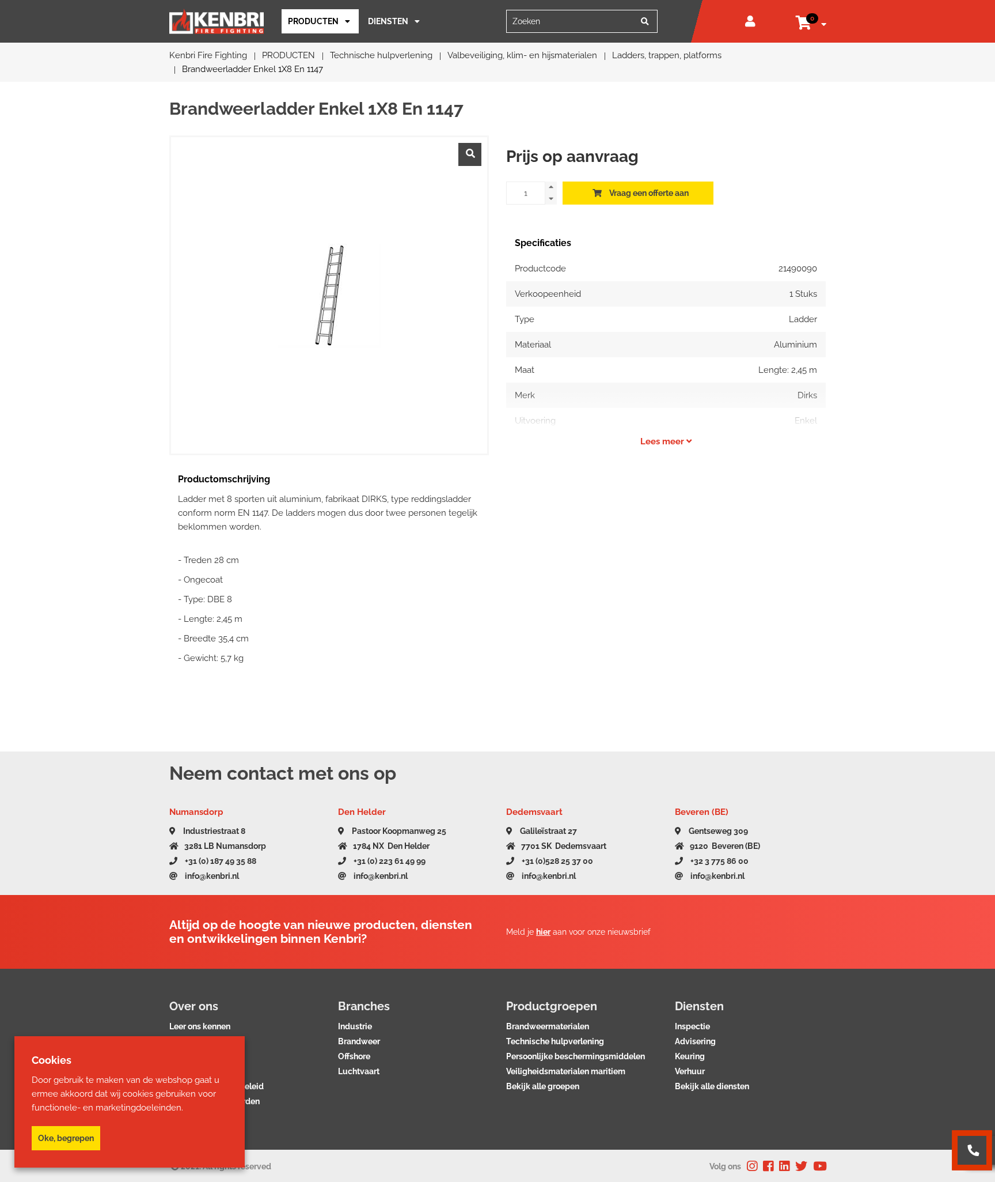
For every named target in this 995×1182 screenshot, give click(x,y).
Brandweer (359, 1041)
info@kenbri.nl (211, 876)
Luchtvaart (358, 1071)
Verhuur (690, 1071)
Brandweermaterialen (547, 1026)
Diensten (388, 21)
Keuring (690, 1056)
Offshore (354, 1056)
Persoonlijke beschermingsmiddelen (575, 1056)
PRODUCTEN (313, 21)
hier (543, 931)
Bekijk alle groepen (542, 1086)
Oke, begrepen (66, 1138)
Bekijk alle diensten (712, 1086)
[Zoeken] (645, 21)
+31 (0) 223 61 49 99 (389, 861)
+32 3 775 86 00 (719, 861)
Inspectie (692, 1026)
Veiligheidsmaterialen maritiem (565, 1071)
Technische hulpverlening (555, 1041)
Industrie (355, 1026)
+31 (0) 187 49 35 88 (219, 861)
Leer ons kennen (199, 1026)
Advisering (695, 1041)
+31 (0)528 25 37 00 (556, 861)
